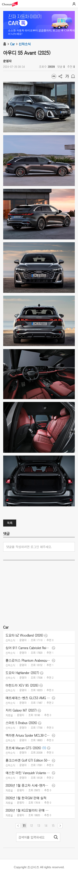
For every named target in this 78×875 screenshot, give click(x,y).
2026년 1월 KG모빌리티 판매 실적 (28, 810)
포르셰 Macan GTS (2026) (23, 748)
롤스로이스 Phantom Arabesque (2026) (28, 660)
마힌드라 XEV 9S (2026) (22, 685)
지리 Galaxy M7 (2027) (21, 710)
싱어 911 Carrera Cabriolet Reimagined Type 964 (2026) (28, 648)
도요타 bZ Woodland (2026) (24, 635)
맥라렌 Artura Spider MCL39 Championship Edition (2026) (28, 735)
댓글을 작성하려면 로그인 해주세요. (29, 547)
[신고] (73, 76)
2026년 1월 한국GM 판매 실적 (26, 798)
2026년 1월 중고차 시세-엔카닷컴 (28, 785)
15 (53, 826)
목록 (10, 523)
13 (38, 826)
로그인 (74, 4)
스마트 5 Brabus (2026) (21, 723)
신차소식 (25, 44)
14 (45, 826)
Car (12, 44)
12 (31, 826)
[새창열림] (12, 4)
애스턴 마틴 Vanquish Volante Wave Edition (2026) (28, 773)
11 (24, 826)
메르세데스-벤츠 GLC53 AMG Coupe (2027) (28, 698)
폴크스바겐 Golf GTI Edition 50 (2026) (28, 760)
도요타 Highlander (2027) (22, 673)
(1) (44, 748)
